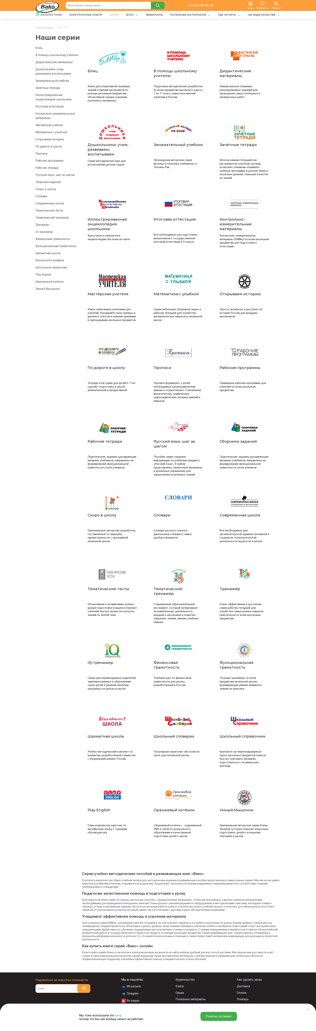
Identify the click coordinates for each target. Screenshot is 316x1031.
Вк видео (133, 1000)
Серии (180, 993)
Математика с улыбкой (51, 132)
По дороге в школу (48, 146)
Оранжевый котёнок (49, 281)
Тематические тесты (49, 210)
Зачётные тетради (47, 88)
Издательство (185, 979)
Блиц (39, 48)
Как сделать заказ (249, 979)
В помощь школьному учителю (56, 55)
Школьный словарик (49, 260)
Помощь (243, 999)
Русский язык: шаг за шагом (55, 175)
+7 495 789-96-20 (201, 5)
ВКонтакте (134, 986)
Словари (41, 196)
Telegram (133, 993)
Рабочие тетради (46, 168)
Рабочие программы (49, 160)
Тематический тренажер (52, 217)
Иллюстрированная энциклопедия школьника (53, 97)
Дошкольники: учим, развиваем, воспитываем (53, 71)
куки (118, 1015)
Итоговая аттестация (49, 106)
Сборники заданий (48, 182)
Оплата (241, 993)
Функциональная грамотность (56, 246)
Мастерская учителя (49, 125)
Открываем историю (49, 139)
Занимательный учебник (52, 80)
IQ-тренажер (44, 232)
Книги (180, 986)
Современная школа (49, 203)
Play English (43, 274)
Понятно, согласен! (219, 1016)
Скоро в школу (45, 189)
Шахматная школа (47, 253)
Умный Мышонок (47, 289)
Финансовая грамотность (52, 239)
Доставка (243, 986)
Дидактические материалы (54, 62)
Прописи (41, 153)
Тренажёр (42, 224)
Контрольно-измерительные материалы (55, 116)
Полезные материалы (191, 999)
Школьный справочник (51, 267)
